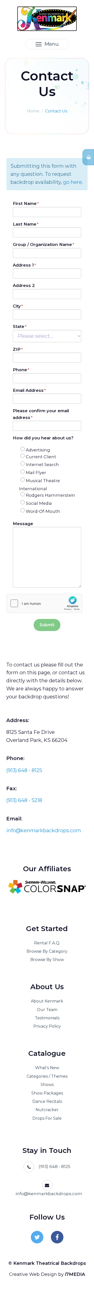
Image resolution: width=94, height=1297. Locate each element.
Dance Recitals (47, 1101)
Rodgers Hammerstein (50, 495)
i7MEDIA (75, 1274)
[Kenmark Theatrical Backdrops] (47, 18)
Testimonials (47, 1018)
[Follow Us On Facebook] (57, 1237)
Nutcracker (47, 1109)
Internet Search (42, 464)
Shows (47, 1084)
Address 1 (23, 265)
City (17, 306)
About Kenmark (47, 1001)
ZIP (17, 349)
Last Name (24, 224)
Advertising (38, 449)
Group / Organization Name (42, 244)
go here (72, 182)
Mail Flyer (36, 472)
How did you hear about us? (43, 437)
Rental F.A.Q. (47, 943)
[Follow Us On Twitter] (37, 1237)
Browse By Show (47, 959)
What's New (47, 1067)
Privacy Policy (47, 1026)
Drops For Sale (47, 1118)
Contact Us (56, 111)
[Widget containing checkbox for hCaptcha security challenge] (44, 603)
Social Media (39, 503)
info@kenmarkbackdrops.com (43, 830)
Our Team (47, 1009)
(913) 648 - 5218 (24, 800)
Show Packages (47, 1093)
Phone (20, 369)
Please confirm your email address (41, 414)
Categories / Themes (47, 1076)
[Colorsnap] (47, 887)
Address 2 (24, 285)
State (18, 326)
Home (33, 111)
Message (23, 523)
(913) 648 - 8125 (24, 770)
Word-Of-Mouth (43, 511)
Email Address (28, 390)
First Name (25, 203)
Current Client (41, 456)
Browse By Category (47, 951)
